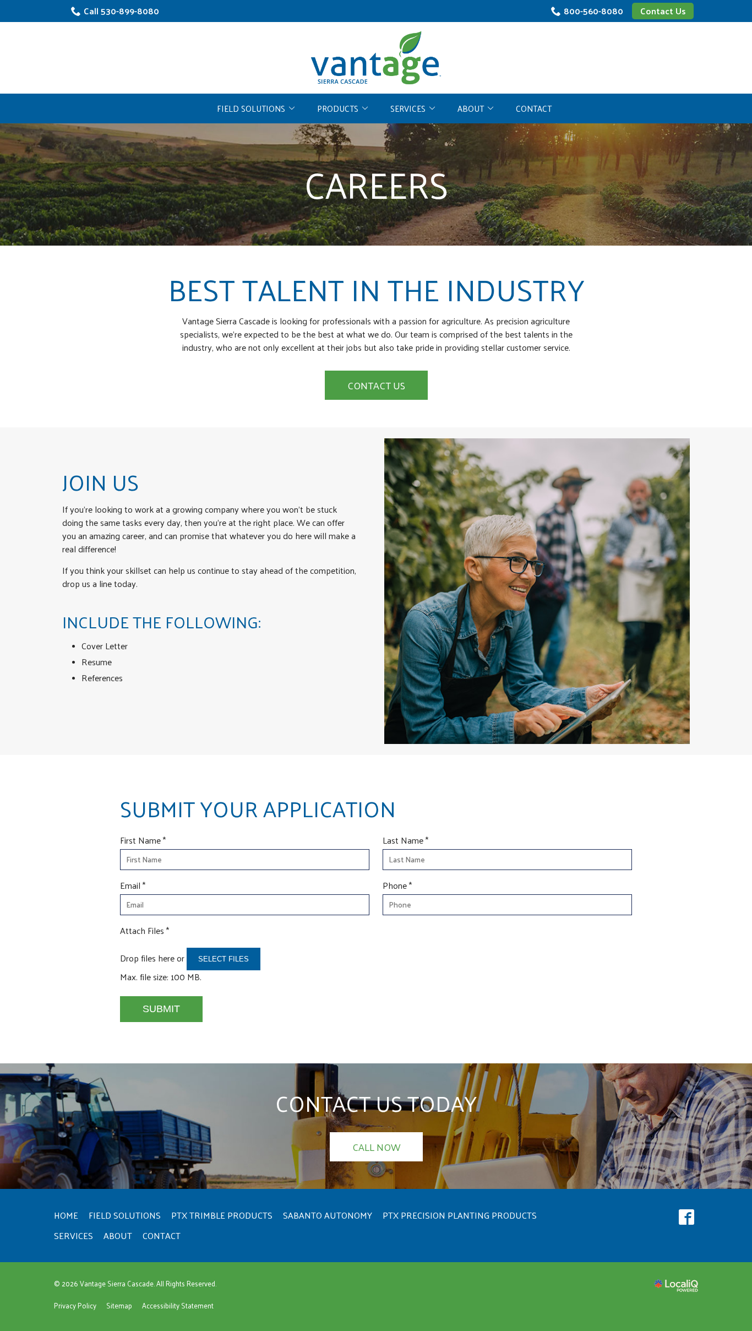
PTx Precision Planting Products (460, 1215)
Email (135, 885)
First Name (145, 840)
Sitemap (119, 1305)
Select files (223, 959)
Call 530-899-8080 (121, 11)
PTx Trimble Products (222, 1215)
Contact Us (662, 11)
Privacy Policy (75, 1305)
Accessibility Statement (178, 1305)
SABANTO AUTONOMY (327, 1215)
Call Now (376, 1147)
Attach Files (147, 930)
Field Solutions (251, 108)
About (470, 108)
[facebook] (686, 1217)
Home (66, 1215)
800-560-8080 (593, 11)
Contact (534, 108)
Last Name (408, 840)
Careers (376, 184)
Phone (400, 885)
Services (408, 108)
